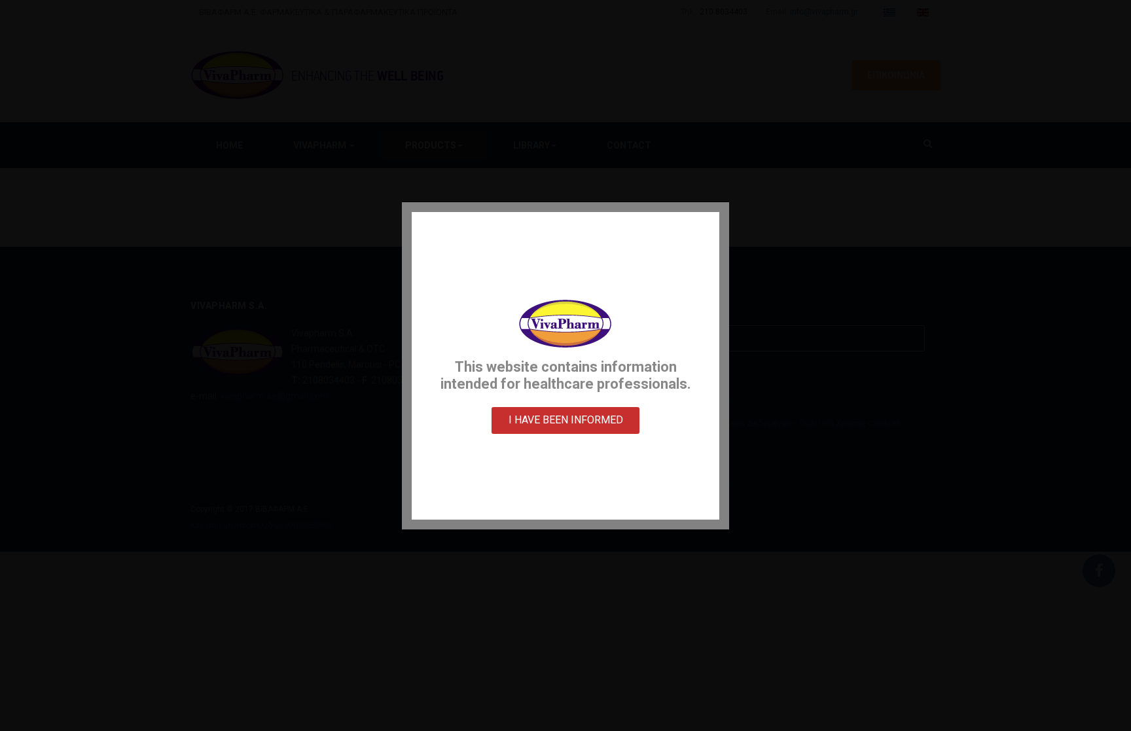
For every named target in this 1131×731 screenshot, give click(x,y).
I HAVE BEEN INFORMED (566, 420)
